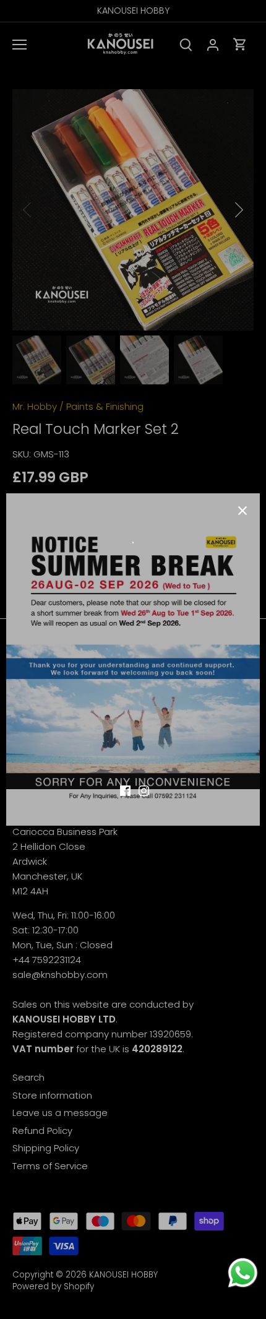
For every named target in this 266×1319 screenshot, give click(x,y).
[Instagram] (144, 790)
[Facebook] (125, 790)
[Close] (242, 510)
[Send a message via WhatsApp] (243, 1273)
